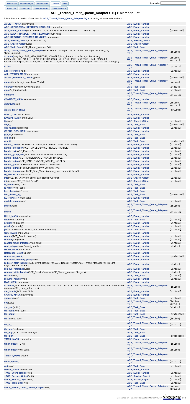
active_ (8, 66)
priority (8, 223)
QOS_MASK (10, 233)
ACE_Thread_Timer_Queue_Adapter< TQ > (66, 18)
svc (6, 302)
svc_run (8, 307)
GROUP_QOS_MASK (15, 131)
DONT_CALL (11, 114)
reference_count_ (13, 256)
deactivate (9, 104)
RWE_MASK (10, 282)
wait (6, 366)
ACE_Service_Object (15, 40)
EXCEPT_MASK (12, 118)
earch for (155, 3)
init (5, 181)
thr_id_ (8, 324)
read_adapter (11, 246)
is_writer (9, 188)
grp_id (7, 134)
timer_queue (11, 344)
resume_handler (13, 279)
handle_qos (10, 164)
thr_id (7, 318)
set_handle (10, 291)
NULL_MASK (11, 216)
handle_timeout (12, 171)
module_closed (12, 201)
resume (8, 275)
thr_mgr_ (9, 336)
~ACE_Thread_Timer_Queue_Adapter (24, 387)
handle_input (11, 158)
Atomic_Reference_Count (18, 77)
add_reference (12, 71)
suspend (8, 298)
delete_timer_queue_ (15, 110)
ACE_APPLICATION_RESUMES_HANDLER (27, 27)
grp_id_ (8, 141)
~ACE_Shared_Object (15, 379)
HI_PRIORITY (11, 174)
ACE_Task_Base (13, 47)
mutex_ (8, 211)
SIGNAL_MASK (12, 295)
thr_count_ (10, 314)
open (6, 219)
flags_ (7, 124)
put (6, 229)
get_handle (10, 128)
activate (8, 56)
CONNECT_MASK (13, 99)
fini (5, 121)
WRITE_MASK (11, 369)
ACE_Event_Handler (138, 24)
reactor (8, 236)
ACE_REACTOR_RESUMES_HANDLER (25, 37)
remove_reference (14, 269)
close (7, 90)
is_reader (9, 184)
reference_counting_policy (18, 259)
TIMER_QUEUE (12, 355)
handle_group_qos (14, 154)
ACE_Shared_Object (15, 44)
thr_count (9, 310)
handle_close (11, 144)
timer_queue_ (11, 361)
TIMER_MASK (11, 339)
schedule (9, 285)
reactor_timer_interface (17, 243)
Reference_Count (13, 253)
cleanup (8, 87)
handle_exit (10, 151)
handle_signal (11, 168)
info (6, 178)
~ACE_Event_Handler (15, 373)
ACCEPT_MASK (13, 24)
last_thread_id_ (12, 194)
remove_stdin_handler (16, 272)
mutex (7, 205)
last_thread (10, 191)
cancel (7, 82)
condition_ (9, 94)
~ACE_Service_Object (16, 376)
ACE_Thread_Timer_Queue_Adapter (23, 50)
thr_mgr (8, 329)
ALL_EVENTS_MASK (15, 74)
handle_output (11, 161)
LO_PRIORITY (11, 198)
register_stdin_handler (16, 263)
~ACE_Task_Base (14, 383)
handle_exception (13, 148)
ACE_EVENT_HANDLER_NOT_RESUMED (26, 34)
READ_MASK (11, 249)
